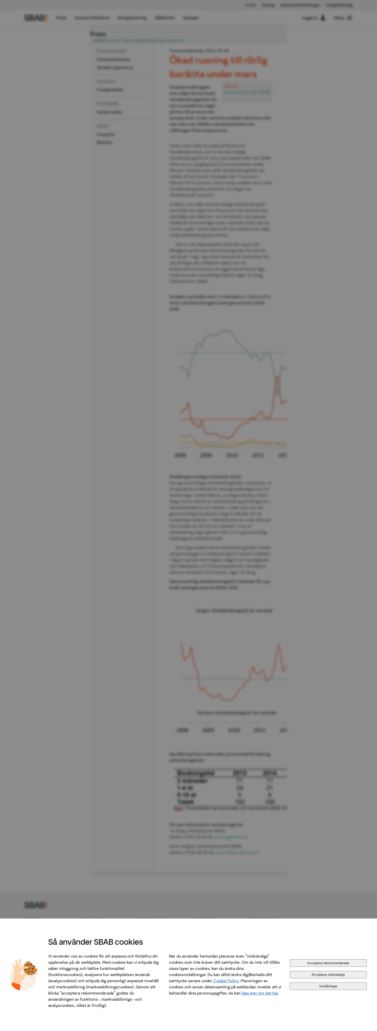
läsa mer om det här (260, 993)
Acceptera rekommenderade (328, 963)
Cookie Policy (226, 980)
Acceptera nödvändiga (328, 975)
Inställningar (328, 986)
